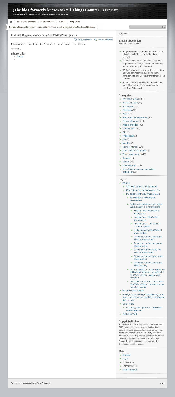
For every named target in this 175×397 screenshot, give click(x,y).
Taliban (126, 161)
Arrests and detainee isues (135, 117)
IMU (124, 132)
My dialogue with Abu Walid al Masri (143, 194)
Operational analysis (132, 154)
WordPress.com (130, 370)
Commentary (128, 128)
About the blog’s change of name (141, 186)
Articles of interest (131, 121)
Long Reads (75, 22)
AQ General (128, 106)
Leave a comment (105, 40)
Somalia (126, 158)
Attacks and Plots (130, 125)
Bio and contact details (26, 22)
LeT (124, 139)
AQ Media (127, 110)
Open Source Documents (134, 150)
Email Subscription (130, 40)
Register (126, 355)
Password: (16, 49)
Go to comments (84, 40)
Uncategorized (129, 165)
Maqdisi (126, 143)
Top (163, 383)
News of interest (130, 147)
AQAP (125, 114)
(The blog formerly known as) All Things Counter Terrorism (66, 10)
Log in (125, 358)
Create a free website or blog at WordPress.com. (31, 383)
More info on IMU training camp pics (143, 190)
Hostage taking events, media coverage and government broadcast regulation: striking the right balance (52, 27)
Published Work (47, 22)
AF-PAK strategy (130, 103)
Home (11, 21)
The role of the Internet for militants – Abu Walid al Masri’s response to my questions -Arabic (147, 284)
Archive (62, 22)
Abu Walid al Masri (131, 99)
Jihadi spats (128, 136)
